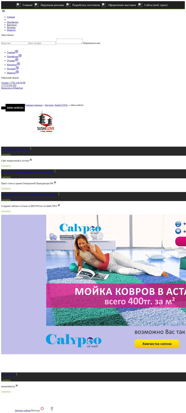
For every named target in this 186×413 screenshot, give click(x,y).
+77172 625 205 (8, 85)
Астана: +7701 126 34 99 (13, 82)
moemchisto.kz (8, 375)
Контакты (12, 25)
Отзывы (12, 60)
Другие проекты (14, 142)
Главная (27, 5)
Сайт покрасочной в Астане (15, 149)
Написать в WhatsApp (12, 88)
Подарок (11, 27)
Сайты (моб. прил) (155, 5)
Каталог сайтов (23, 410)
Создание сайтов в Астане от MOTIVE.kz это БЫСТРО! (29, 194)
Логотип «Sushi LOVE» (56, 105)
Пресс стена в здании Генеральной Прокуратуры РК (27, 172)
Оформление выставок (122, 5)
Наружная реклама (52, 5)
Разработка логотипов (86, 5)
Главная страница (33, 105)
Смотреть (6, 154)
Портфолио (12, 22)
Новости (11, 30)
